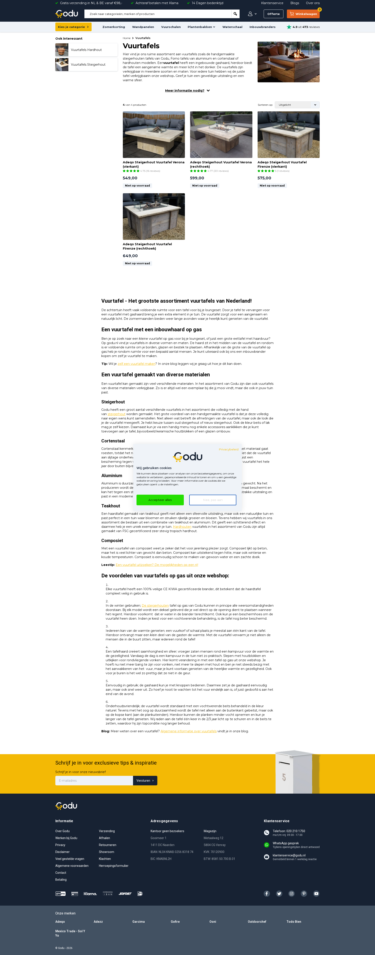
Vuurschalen (171, 27)
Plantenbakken (200, 27)
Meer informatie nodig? (184, 91)
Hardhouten (182, 527)
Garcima (138, 921)
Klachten (105, 859)
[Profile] (251, 14)
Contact (60, 872)
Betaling (61, 879)
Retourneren (107, 845)
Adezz (98, 921)
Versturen (143, 780)
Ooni (212, 921)
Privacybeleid (228, 449)
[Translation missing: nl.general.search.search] (235, 14)
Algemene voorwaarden (72, 865)
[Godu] (66, 14)
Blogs (294, 3)
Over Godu (62, 831)
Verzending (107, 831)
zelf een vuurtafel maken (136, 364)
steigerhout (116, 414)
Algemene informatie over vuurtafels (189, 731)
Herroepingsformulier (113, 865)
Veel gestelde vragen (69, 859)
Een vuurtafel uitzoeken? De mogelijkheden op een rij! (157, 565)
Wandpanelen (143, 27)
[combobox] (157, 14)
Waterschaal (232, 27)
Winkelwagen (308, 13)
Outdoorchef (257, 921)
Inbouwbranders (263, 27)
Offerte (273, 14)
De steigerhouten (155, 605)
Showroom (106, 852)
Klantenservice (272, 3)
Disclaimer (62, 852)
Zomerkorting (113, 27)
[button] (131, 171)
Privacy (60, 845)
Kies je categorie (71, 27)
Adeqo (60, 921)
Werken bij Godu (66, 838)
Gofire (175, 921)
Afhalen (104, 838)
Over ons (313, 3)
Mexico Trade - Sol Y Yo (70, 933)
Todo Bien (293, 921)
